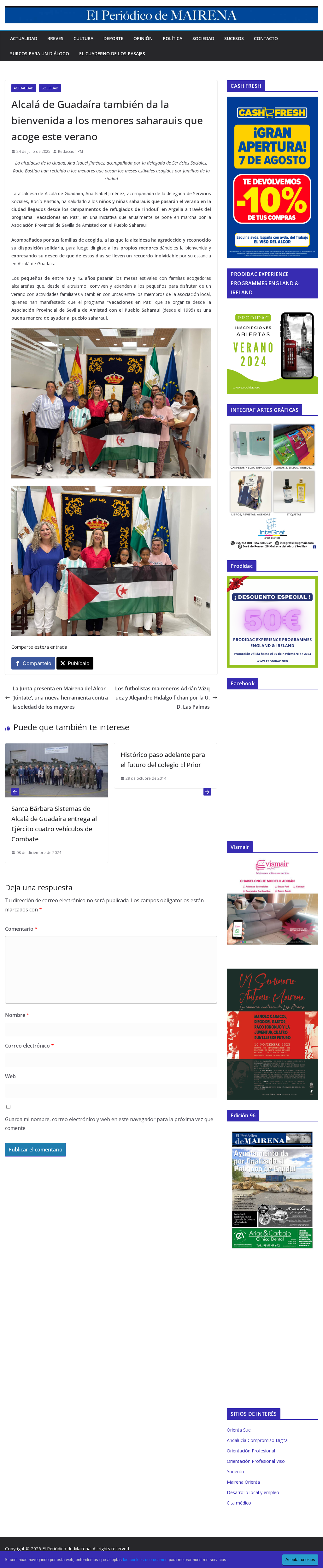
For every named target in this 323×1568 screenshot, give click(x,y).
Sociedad (203, 38)
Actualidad (23, 38)
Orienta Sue (239, 1430)
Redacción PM (70, 151)
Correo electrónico (29, 1045)
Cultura (83, 38)
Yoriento (235, 1472)
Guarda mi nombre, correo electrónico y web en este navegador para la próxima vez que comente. (109, 1124)
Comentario (21, 928)
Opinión (143, 38)
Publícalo (79, 663)
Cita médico (239, 1503)
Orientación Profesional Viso (256, 1461)
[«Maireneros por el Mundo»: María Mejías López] (185, 747)
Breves (55, 38)
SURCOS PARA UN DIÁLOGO (39, 54)
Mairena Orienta (243, 1482)
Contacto (266, 38)
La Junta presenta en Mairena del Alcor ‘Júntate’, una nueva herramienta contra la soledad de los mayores (60, 697)
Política (172, 38)
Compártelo (37, 663)
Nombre (17, 1015)
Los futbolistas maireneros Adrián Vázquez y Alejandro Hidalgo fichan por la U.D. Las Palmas (162, 697)
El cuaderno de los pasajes (112, 54)
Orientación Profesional (251, 1451)
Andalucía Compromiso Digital (258, 1440)
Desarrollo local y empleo (253, 1492)
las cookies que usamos (145, 1559)
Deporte (113, 38)
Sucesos (234, 38)
